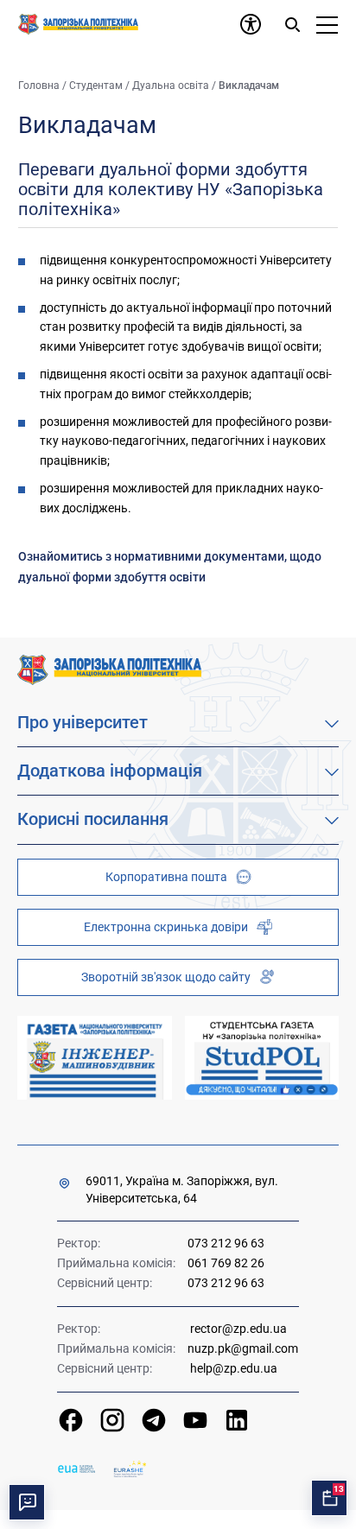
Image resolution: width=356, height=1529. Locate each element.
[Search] (292, 24)
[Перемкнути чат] (27, 1502)
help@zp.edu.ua (233, 1368)
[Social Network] (71, 1420)
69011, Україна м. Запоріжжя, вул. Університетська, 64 (182, 1189)
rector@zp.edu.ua (238, 1328)
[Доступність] (250, 24)
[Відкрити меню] (327, 24)
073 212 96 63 (226, 1243)
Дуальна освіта (170, 85)
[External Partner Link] (94, 1058)
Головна (39, 85)
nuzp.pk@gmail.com (243, 1348)
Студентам (96, 85)
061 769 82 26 (226, 1263)
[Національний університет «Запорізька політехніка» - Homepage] (109, 669)
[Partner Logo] (76, 1469)
